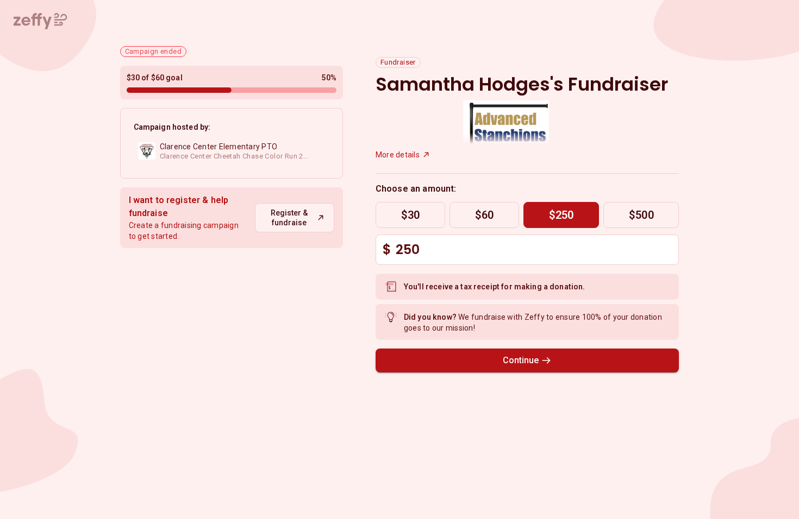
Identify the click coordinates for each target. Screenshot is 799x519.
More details (398, 154)
